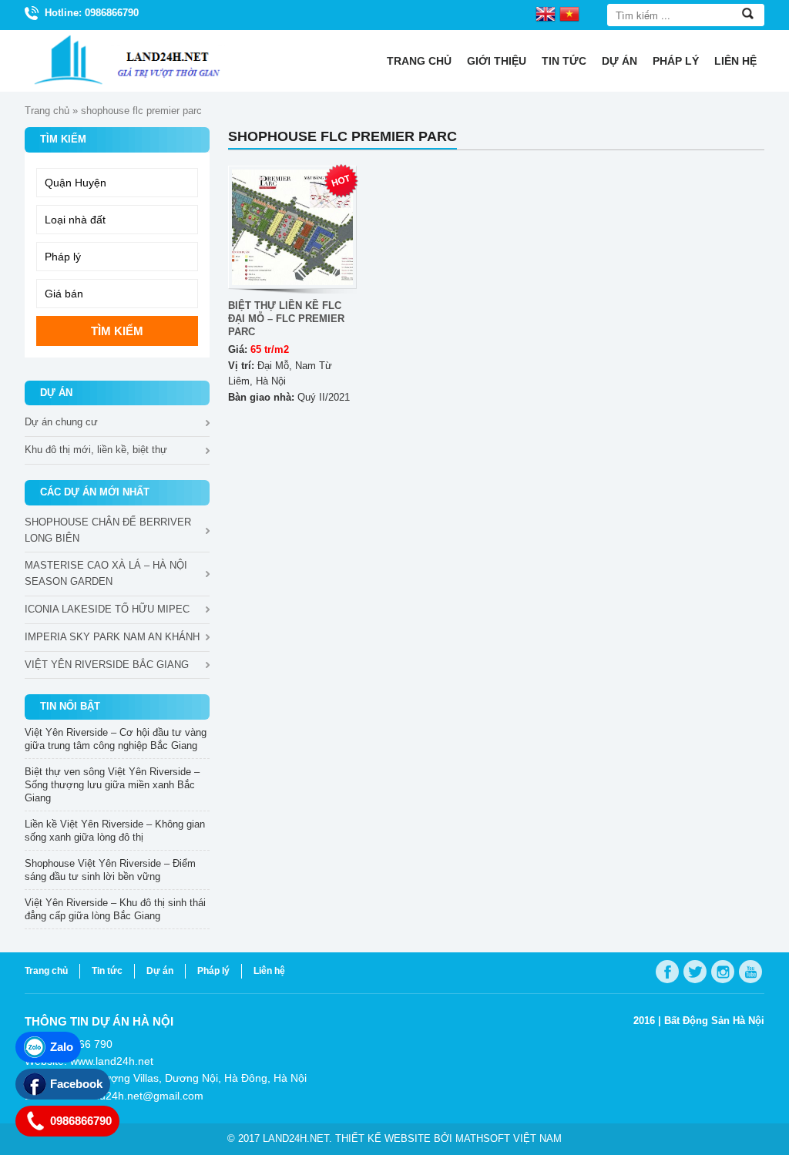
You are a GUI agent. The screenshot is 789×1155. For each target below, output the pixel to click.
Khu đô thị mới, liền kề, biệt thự (96, 449)
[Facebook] (667, 971)
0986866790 (81, 1120)
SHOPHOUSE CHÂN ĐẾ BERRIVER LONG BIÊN (108, 530)
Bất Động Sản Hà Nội (714, 1020)
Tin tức (564, 61)
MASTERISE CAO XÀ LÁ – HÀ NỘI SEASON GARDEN (106, 573)
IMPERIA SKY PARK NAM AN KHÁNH (112, 637)
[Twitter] (695, 971)
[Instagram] (722, 971)
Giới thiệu (496, 61)
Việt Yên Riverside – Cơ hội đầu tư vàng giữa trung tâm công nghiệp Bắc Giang (115, 739)
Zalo (61, 1046)
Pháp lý (676, 61)
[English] (546, 13)
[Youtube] (750, 971)
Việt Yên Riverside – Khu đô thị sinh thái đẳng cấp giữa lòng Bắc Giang (115, 909)
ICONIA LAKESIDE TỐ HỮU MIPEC (107, 609)
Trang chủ (419, 61)
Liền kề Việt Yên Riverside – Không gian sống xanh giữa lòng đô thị (115, 830)
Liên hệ (735, 61)
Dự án (619, 61)
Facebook (76, 1083)
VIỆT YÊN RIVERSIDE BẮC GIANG (107, 664)
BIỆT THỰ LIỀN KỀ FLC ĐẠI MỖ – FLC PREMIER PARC (286, 318)
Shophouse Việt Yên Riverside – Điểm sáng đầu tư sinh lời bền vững (110, 870)
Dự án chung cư (61, 422)
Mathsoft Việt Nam (508, 1138)
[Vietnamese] (569, 13)
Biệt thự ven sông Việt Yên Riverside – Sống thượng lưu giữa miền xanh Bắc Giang (112, 785)
